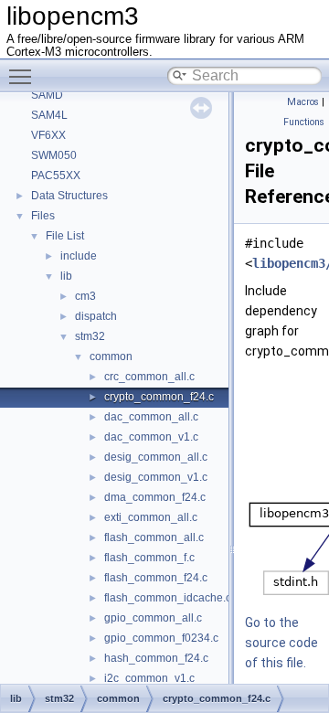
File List (65, 235)
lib (66, 276)
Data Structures (69, 195)
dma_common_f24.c (155, 497)
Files (43, 215)
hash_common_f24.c (156, 658)
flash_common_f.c (149, 557)
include (78, 256)
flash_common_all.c (154, 537)
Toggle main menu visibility (23, 75)
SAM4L (49, 115)
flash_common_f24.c (155, 577)
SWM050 (54, 155)
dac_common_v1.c (151, 437)
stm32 (90, 336)
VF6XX (48, 135)
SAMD (47, 95)
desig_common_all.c (155, 457)
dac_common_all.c (151, 416)
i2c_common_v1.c (149, 678)
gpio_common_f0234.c (161, 638)
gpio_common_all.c (153, 618)
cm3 (85, 296)
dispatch (96, 316)
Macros (303, 102)
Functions (303, 122)
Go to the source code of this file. (281, 642)
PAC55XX (55, 175)
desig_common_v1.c (155, 477)
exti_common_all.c (150, 517)
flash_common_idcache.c (167, 597)
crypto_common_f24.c (159, 396)
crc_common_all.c (149, 376)
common (111, 356)
